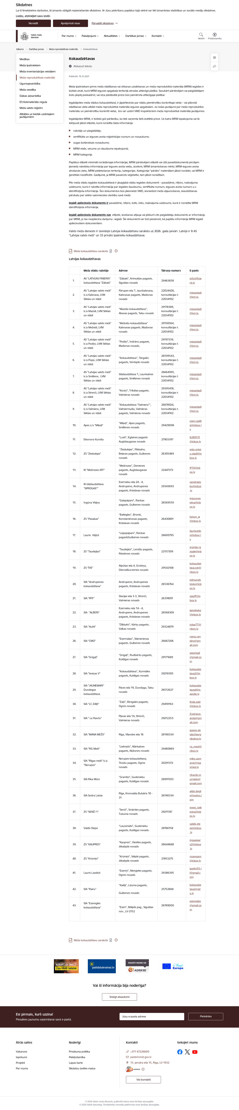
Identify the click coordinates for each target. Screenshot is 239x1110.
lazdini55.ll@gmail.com (195, 873)
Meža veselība (28, 89)
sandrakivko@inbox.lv (195, 486)
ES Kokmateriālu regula (33, 102)
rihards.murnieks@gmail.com (196, 779)
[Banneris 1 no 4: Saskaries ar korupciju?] (66, 966)
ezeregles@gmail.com (196, 905)
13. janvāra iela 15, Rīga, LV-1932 (149, 1062)
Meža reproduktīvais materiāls (37, 77)
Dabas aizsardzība (30, 95)
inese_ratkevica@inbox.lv (196, 812)
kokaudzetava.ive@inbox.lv (195, 568)
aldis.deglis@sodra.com (196, 795)
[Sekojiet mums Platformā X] (187, 1052)
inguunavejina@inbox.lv (195, 502)
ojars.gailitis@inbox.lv (196, 425)
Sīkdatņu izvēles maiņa (82, 1068)
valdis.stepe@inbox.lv (195, 828)
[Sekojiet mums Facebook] (179, 1052)
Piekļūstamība (77, 1057)
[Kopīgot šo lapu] (214, 66)
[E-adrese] (133, 1069)
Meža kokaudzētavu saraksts (91, 251)
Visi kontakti (143, 1079)
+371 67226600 (139, 1051)
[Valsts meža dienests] (31, 36)
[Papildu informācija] (116, 250)
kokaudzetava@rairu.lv (195, 889)
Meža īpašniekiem (30, 65)
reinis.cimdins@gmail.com (195, 641)
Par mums (22, 1068)
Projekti (20, 1062)
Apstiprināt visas (70, 23)
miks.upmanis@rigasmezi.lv (195, 763)
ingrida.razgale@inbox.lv (196, 551)
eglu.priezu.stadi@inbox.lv (196, 453)
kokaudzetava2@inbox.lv (195, 673)
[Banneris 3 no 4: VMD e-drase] (137, 966)
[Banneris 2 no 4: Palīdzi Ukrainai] (102, 966)
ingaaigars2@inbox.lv (195, 844)
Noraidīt (33, 23)
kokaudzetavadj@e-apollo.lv (195, 690)
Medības (25, 59)
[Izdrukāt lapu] (214, 57)
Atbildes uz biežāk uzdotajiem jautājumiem (37, 115)
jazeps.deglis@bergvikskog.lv (195, 734)
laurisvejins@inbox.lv (195, 535)
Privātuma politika (79, 1051)
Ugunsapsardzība (30, 83)
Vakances (21, 1051)
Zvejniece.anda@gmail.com (196, 718)
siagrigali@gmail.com (196, 657)
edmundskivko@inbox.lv (196, 584)
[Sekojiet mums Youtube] (195, 1052)
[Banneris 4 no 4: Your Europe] (173, 966)
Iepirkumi (21, 1057)
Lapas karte (76, 1062)
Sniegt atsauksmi (119, 997)
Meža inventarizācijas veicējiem (37, 71)
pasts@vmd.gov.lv (140, 1057)
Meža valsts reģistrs (31, 108)
